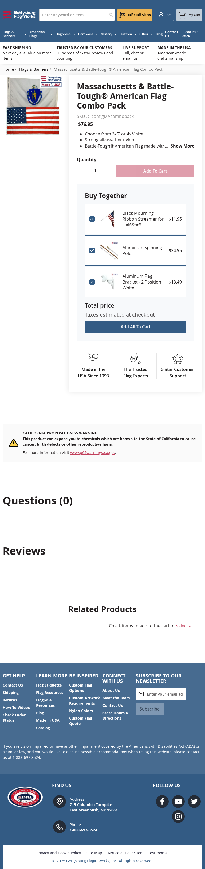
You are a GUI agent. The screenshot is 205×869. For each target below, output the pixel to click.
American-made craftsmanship (171, 55)
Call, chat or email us (133, 55)
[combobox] (77, 15)
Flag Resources (49, 692)
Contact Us (13, 685)
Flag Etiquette (49, 685)
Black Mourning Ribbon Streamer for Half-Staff (143, 219)
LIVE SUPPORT (136, 47)
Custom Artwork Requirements (84, 700)
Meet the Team (116, 697)
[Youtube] (178, 801)
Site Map (94, 852)
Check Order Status (14, 717)
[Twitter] (194, 801)
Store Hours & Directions (115, 715)
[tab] (102, 500)
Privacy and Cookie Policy (58, 852)
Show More (182, 146)
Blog (40, 712)
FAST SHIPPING (17, 47)
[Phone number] (59, 826)
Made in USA (48, 720)
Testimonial (158, 852)
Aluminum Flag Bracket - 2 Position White (142, 282)
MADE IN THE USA (174, 47)
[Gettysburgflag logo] (26, 797)
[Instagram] (178, 816)
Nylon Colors (81, 710)
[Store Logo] (20, 15)
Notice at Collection (125, 852)
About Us (111, 690)
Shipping (11, 692)
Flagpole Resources (45, 702)
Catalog (43, 727)
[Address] (59, 801)
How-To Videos (16, 707)
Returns (10, 700)
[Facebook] (162, 801)
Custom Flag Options (80, 688)
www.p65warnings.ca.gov (92, 452)
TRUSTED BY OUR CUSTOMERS (84, 47)
